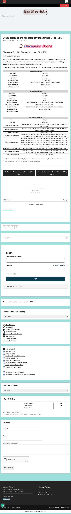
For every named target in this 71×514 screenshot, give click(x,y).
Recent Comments (10, 338)
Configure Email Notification (13, 334)
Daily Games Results (11, 358)
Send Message (8, 467)
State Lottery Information (59, 67)
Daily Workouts (10, 325)
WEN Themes (65, 507)
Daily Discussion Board (11, 159)
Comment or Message (10, 443)
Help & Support (9, 336)
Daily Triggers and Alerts (12, 360)
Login (66, 200)
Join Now (9, 286)
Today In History (10, 353)
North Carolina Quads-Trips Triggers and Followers (20, 374)
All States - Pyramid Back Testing (15, 356)
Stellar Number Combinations (32, 161)
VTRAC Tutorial (10, 349)
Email (5, 436)
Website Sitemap (10, 341)
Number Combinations (9, 161)
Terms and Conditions (45, 494)
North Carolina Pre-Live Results (14, 372)
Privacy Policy (43, 492)
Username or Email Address (14, 256)
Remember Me (11, 274)
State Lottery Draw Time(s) (13, 367)
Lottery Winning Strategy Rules (14, 365)
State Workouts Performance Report (16, 362)
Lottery (42, 159)
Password (9, 265)
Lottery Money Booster (58, 159)
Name (5, 429)
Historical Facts (10, 351)
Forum (37, 159)
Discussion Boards (11, 332)
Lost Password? (17, 286)
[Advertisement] (33, 24)
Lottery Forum (48, 159)
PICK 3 (17, 161)
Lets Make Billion (23, 40)
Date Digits (22, 159)
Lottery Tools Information (12, 329)
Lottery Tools (9, 327)
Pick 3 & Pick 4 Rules (31, 67)
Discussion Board (30, 159)
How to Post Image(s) (45, 67)
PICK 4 (21, 161)
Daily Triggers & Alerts (18, 67)
